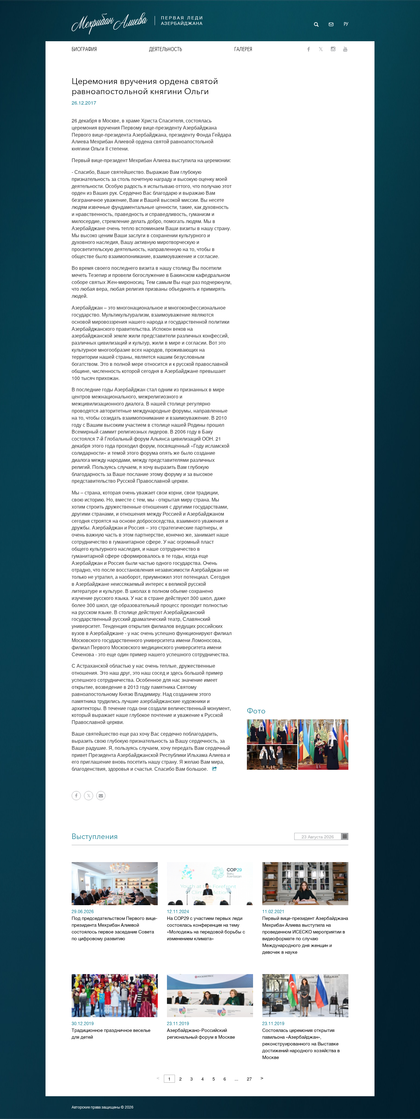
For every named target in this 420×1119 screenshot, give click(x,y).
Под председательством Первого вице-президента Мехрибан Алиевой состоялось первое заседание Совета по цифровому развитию (114, 926)
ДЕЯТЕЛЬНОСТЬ (165, 49)
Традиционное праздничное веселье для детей (111, 1031)
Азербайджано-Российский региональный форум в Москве (201, 1031)
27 (249, 1079)
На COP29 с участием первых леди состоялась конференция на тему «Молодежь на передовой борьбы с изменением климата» (206, 926)
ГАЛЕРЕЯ (243, 49)
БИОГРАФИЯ (84, 49)
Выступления (95, 836)
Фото (256, 710)
